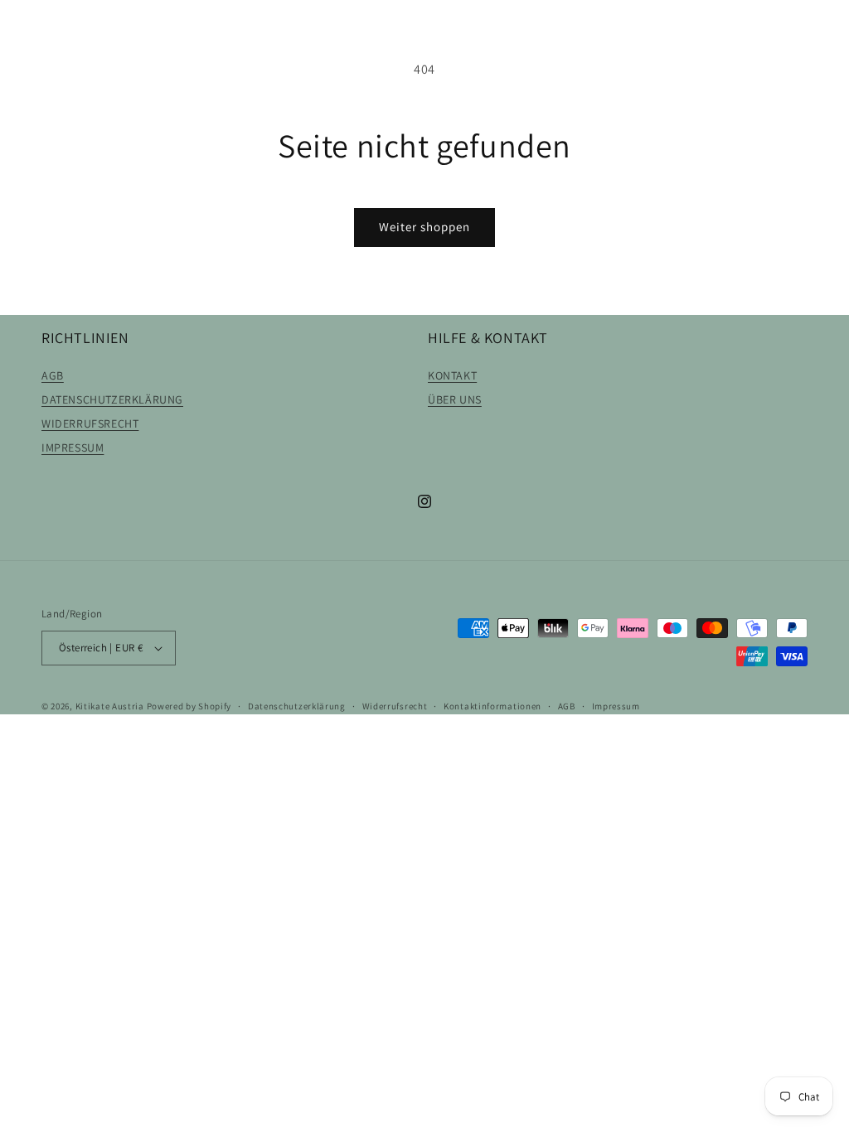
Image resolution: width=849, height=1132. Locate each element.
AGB (52, 375)
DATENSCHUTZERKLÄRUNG (112, 399)
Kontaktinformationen (492, 706)
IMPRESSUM (72, 447)
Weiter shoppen (424, 227)
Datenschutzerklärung (297, 706)
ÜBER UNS (455, 399)
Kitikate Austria (109, 706)
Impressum (616, 706)
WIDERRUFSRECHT (89, 423)
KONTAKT (452, 375)
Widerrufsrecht (395, 706)
